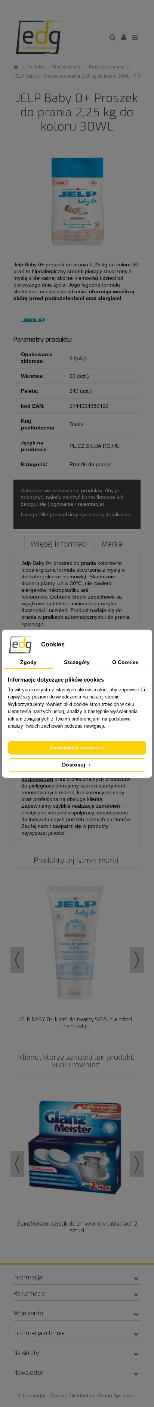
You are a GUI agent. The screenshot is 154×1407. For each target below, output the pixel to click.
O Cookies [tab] (125, 662)
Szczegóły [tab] (77, 662)
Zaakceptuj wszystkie (77, 747)
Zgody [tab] (28, 662)
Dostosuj (74, 765)
